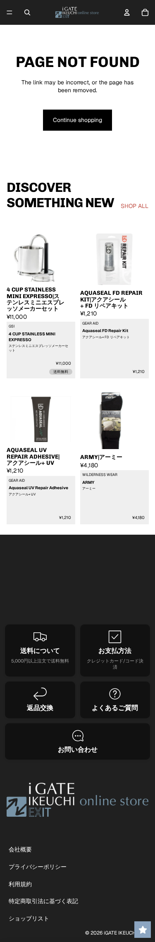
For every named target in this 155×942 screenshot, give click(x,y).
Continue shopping (77, 120)
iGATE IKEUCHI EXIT (126, 933)
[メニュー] (9, 12)
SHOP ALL (134, 206)
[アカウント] (127, 12)
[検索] (27, 12)
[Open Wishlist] (142, 929)
